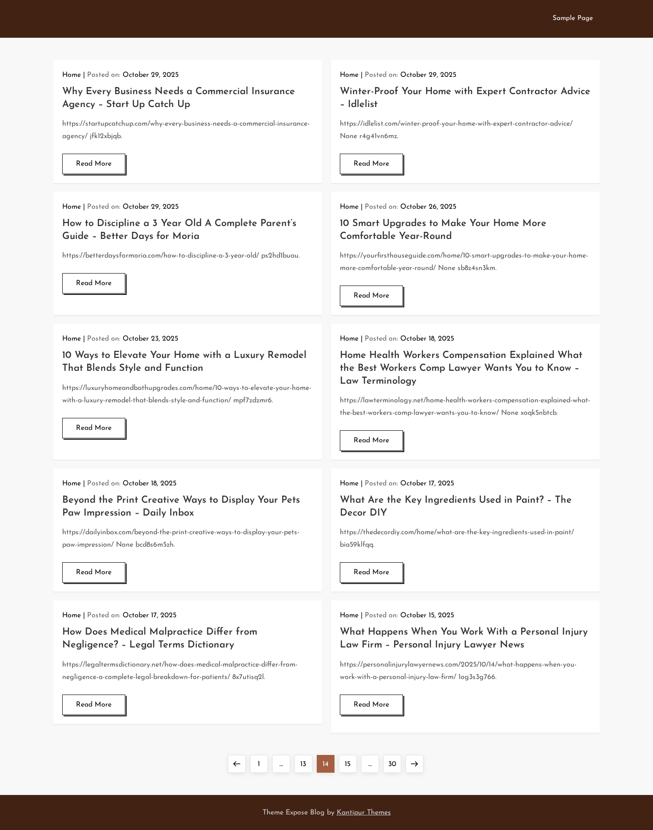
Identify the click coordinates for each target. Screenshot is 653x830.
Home (71, 75)
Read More (93, 163)
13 (306, 764)
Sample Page (573, 18)
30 (394, 764)
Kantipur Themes (364, 812)
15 (350, 764)
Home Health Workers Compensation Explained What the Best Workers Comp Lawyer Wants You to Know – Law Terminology (461, 368)
